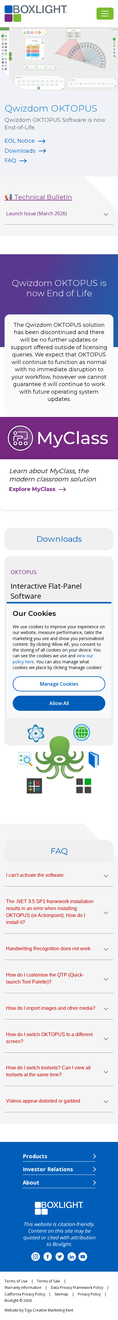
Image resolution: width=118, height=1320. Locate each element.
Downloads (20, 151)
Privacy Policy (89, 1294)
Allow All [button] (59, 703)
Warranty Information (23, 1287)
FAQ (10, 160)
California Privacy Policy (25, 1294)
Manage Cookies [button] (59, 684)
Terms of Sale (48, 1281)
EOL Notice (20, 141)
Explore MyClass (32, 489)
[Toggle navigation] (105, 14)
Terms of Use (16, 1281)
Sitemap (61, 1294)
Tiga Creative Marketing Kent (49, 1310)
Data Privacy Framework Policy (77, 1287)
